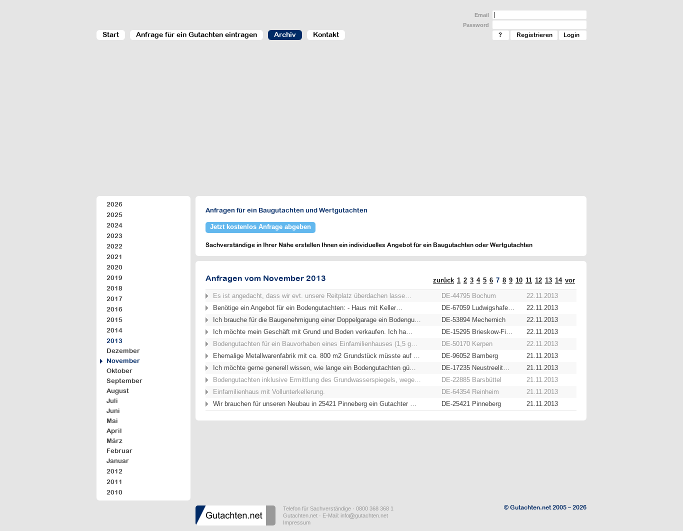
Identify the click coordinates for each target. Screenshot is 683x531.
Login (572, 35)
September (124, 380)
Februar (119, 450)
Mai (112, 420)
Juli (112, 400)
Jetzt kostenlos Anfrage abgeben (260, 226)
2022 (114, 246)
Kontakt (326, 34)
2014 (114, 330)
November (123, 360)
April (114, 430)
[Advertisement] (341, 123)
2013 (114, 340)
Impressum (296, 523)
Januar (117, 460)
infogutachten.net (364, 515)
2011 (114, 482)
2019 (114, 278)
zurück (443, 280)
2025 (114, 214)
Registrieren (534, 35)
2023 (114, 236)
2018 (114, 288)
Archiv (285, 34)
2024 (114, 225)
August (117, 390)
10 (519, 280)
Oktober (119, 370)
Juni (113, 410)
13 (548, 280)
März (114, 440)
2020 (114, 267)
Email (481, 15)
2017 (114, 298)
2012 (114, 471)
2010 (114, 492)
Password (476, 25)
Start (110, 34)
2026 (114, 204)
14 (558, 280)
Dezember (123, 350)
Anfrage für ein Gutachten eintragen (196, 34)
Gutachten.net (300, 515)
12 (538, 280)
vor (570, 280)
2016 (114, 309)
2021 (114, 256)
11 (529, 280)
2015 (114, 320)
